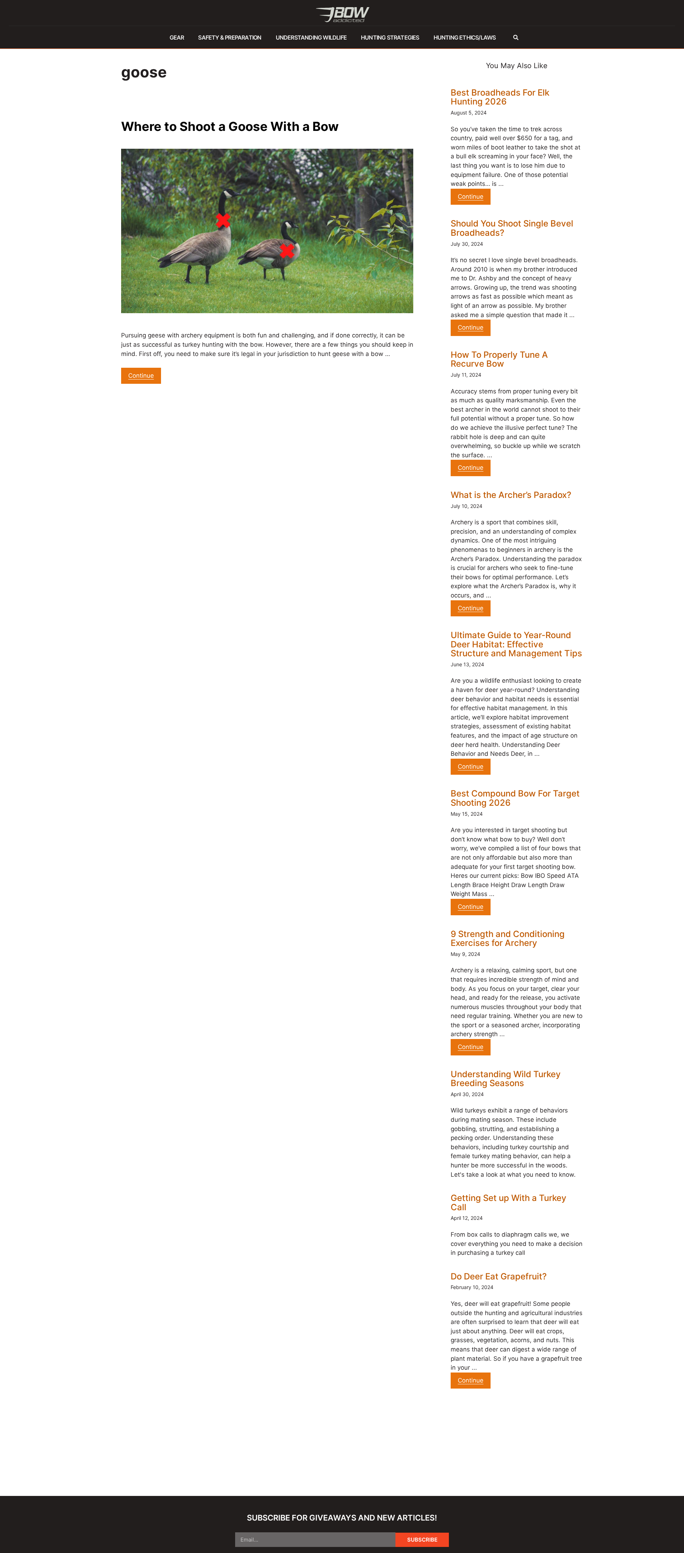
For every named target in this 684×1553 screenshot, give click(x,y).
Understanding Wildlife (311, 37)
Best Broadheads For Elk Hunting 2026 (500, 97)
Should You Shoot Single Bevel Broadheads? (512, 228)
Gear (177, 37)
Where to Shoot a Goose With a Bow (230, 126)
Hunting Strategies (390, 37)
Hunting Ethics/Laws (465, 37)
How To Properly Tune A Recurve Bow (499, 359)
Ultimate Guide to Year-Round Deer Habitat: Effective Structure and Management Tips (516, 644)
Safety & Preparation (229, 37)
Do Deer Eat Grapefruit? (499, 1276)
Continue (141, 375)
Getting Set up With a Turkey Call (508, 1202)
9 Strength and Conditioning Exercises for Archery (508, 938)
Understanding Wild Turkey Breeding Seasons (506, 1079)
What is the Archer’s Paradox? (511, 495)
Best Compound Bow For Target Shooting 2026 (515, 798)
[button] (516, 37)
